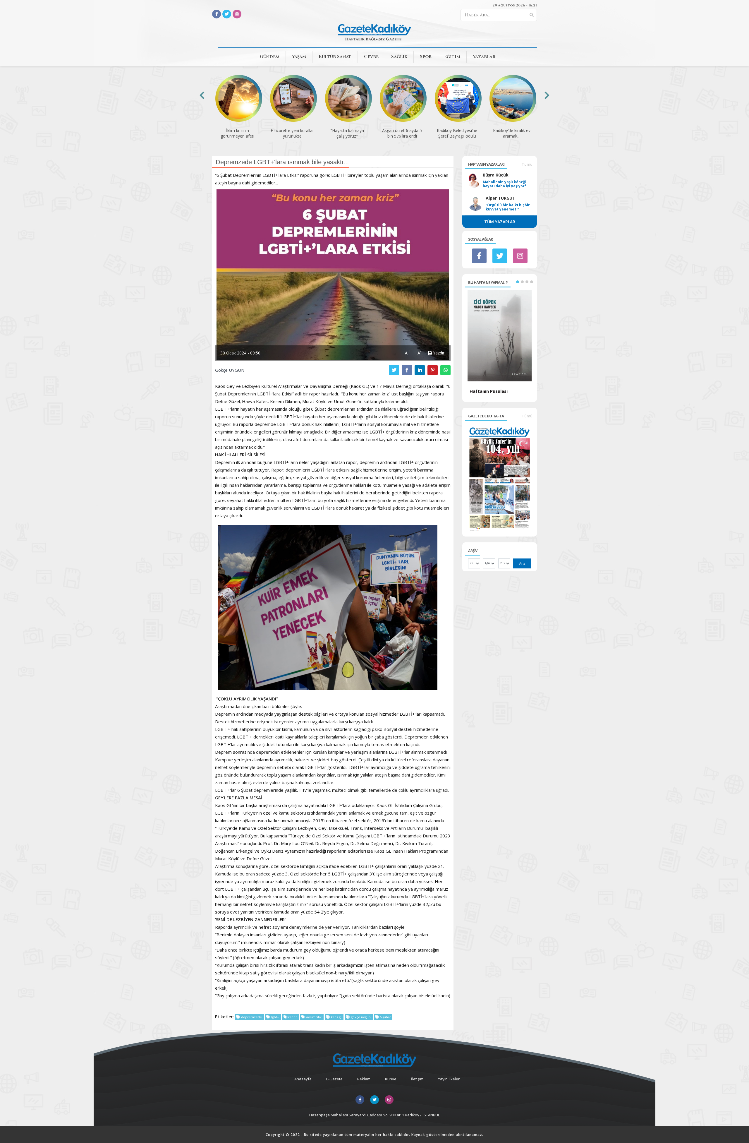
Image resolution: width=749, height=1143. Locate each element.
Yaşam (299, 57)
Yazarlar (484, 57)
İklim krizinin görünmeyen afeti (237, 133)
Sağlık (399, 57)
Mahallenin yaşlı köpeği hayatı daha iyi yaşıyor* (505, 184)
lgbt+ (275, 1017)
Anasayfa (303, 1079)
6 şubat (385, 1017)
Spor (426, 57)
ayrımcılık (313, 1017)
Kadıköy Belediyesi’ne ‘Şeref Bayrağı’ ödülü (457, 133)
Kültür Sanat (335, 57)
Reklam (363, 1079)
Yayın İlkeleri (449, 1079)
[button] (517, 282)
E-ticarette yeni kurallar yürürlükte (292, 133)
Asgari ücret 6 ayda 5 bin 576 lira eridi (402, 133)
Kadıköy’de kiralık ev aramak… (511, 133)
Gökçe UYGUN (229, 370)
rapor (292, 1017)
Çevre (371, 57)
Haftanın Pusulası (489, 391)
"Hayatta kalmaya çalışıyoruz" (347, 133)
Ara (522, 563)
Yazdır (438, 353)
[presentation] (202, 95)
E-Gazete (334, 1079)
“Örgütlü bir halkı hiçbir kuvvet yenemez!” (508, 207)
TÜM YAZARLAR (499, 222)
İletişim (417, 1079)
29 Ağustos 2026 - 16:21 (514, 5)
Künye (390, 1079)
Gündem (269, 57)
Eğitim (452, 57)
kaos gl (336, 1017)
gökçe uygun (361, 1017)
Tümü (527, 164)
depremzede (251, 1017)
